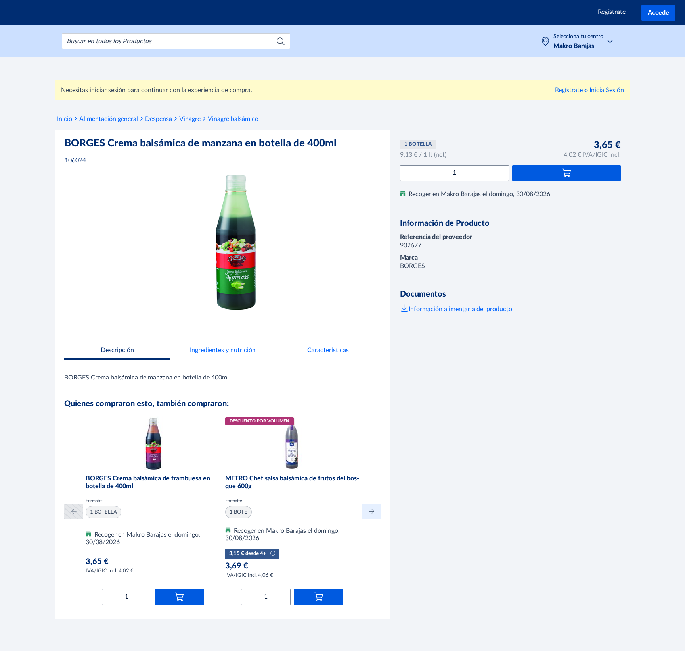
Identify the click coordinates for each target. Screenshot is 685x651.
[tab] (117, 351)
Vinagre (190, 119)
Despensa (158, 119)
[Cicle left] (73, 511)
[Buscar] (280, 41)
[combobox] (176, 41)
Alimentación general (108, 119)
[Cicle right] (371, 511)
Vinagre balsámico (233, 119)
